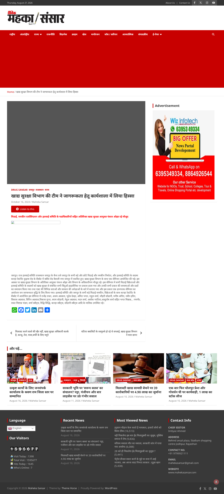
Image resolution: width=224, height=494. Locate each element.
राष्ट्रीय (12, 34)
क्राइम (74, 34)
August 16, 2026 (18, 400)
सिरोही (82, 380)
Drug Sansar (19, 189)
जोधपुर (13, 380)
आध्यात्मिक (127, 34)
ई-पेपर (156, 34)
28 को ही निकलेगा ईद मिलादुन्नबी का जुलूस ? (134, 451)
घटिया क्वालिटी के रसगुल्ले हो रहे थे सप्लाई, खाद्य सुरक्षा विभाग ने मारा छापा (109, 333)
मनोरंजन (95, 34)
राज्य (36, 34)
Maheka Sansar (40, 201)
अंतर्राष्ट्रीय (24, 34)
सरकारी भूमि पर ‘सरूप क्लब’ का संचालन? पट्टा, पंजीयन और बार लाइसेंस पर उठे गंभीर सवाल (83, 392)
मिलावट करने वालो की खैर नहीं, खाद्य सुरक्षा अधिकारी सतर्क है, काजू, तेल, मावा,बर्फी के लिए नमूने (42, 333)
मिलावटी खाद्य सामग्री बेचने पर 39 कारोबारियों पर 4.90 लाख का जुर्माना (138, 390)
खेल (84, 34)
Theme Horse (69, 488)
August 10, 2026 (124, 396)
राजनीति (51, 34)
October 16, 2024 (20, 201)
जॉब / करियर (110, 34)
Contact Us (184, 2)
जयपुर (31, 189)
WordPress (111, 488)
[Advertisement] (112, 63)
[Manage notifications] (216, 481)
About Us (170, 2)
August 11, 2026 (71, 400)
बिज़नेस (63, 34)
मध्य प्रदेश (190, 380)
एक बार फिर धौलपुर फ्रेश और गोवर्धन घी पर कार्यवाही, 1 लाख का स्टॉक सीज (190, 392)
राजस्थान (40, 189)
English (16, 428)
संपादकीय (143, 34)
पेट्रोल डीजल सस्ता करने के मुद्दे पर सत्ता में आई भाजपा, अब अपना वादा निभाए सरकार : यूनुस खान (137, 460)
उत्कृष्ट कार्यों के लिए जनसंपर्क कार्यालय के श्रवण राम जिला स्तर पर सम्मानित (31, 392)
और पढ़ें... (15, 348)
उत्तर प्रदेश (137, 380)
